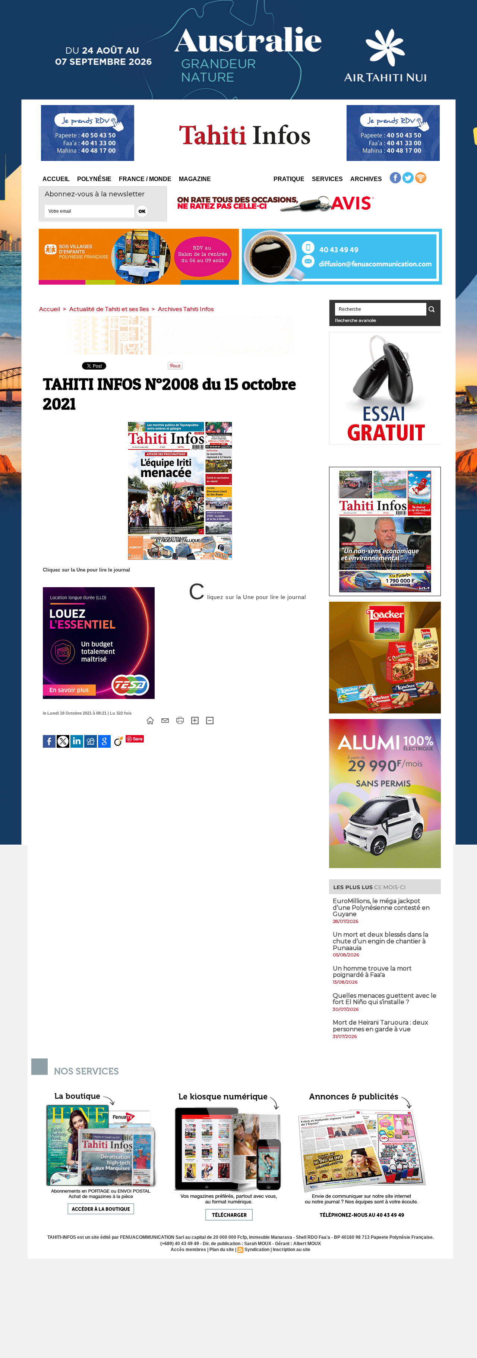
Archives (366, 179)
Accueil (56, 179)
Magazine (195, 179)
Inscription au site (291, 1249)
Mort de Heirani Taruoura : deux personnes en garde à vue (380, 1026)
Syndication (256, 1249)
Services (327, 179)
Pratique (289, 179)
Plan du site (221, 1249)
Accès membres (188, 1249)
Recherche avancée (355, 320)
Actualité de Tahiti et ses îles (109, 309)
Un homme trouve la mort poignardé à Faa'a (372, 972)
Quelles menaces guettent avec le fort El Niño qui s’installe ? (384, 999)
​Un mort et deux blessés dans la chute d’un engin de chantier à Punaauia (380, 941)
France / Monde (145, 179)
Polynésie (94, 179)
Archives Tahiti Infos (186, 309)
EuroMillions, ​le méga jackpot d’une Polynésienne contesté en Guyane (381, 908)
